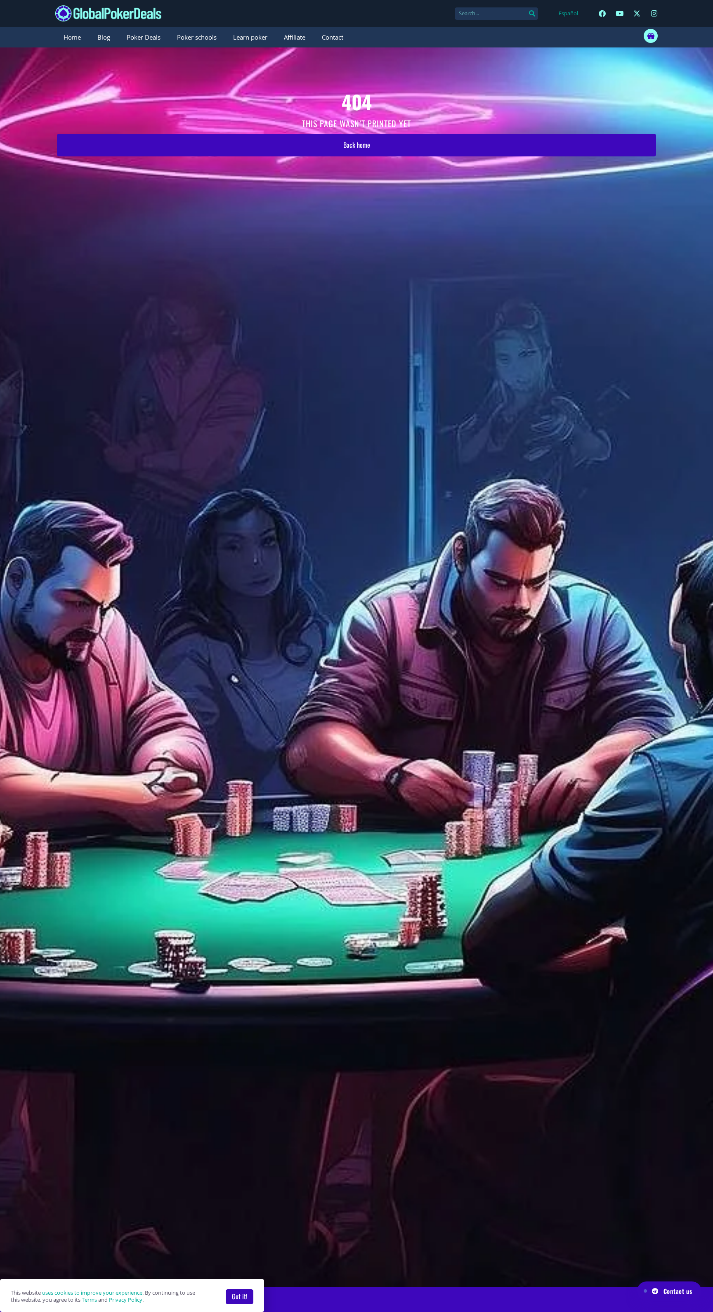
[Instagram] (654, 13)
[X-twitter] (636, 13)
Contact (332, 37)
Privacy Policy (125, 1299)
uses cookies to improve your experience (92, 1292)
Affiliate (294, 37)
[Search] (532, 13)
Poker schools (197, 37)
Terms (89, 1299)
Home (72, 37)
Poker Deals (144, 37)
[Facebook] (602, 13)
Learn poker (250, 37)
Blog (103, 37)
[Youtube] (619, 13)
